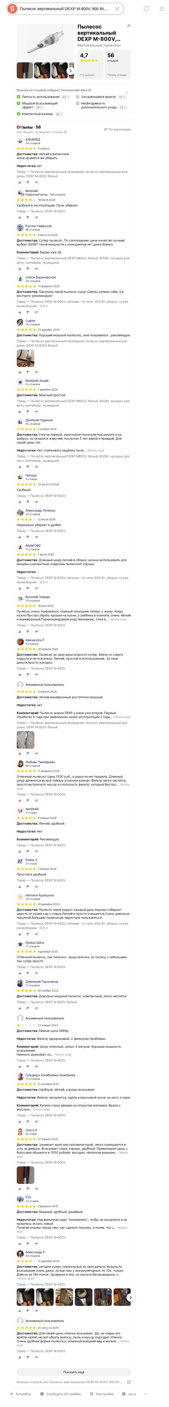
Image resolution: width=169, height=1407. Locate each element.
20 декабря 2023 (49, 904)
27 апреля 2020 (48, 1139)
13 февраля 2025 (49, 286)
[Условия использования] (127, 93)
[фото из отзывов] (25, 358)
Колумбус (23, 1394)
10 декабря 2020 (48, 1261)
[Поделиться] (129, 25)
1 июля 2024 (46, 554)
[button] (25, 70)
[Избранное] (146, 9)
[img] (26, 148)
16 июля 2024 (46, 199)
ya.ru (132, 1394)
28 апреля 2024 (48, 649)
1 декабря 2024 (48, 389)
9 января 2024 (47, 818)
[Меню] (162, 8)
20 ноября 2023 (48, 990)
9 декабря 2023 (48, 951)
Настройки (104, 1394)
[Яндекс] (12, 9)
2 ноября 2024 (47, 429)
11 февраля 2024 (48, 771)
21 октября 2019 (48, 1084)
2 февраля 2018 (48, 1206)
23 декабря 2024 (49, 329)
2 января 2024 (47, 868)
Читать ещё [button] (95, 450)
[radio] (20, 182)
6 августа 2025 (47, 234)
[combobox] (64, 8)
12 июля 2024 (46, 519)
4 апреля (44, 148)
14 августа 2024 (48, 484)
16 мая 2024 (46, 605)
